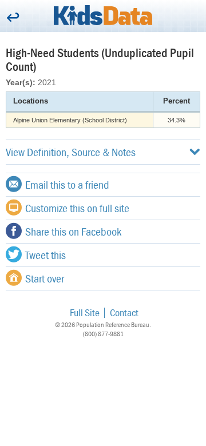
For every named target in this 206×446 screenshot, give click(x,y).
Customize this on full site (77, 208)
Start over (44, 278)
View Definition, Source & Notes (71, 152)
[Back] (13, 18)
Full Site (85, 312)
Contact (124, 312)
